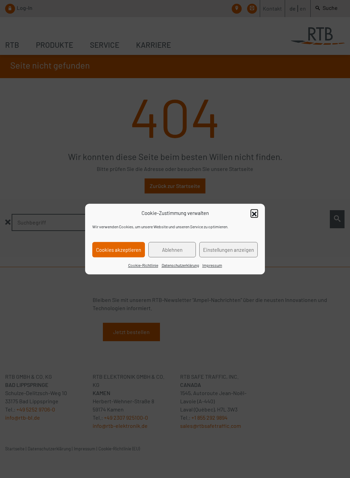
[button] (254, 212)
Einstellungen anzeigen (228, 250)
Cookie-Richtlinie (143, 265)
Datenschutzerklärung (180, 265)
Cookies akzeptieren (118, 250)
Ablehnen (172, 250)
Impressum (212, 265)
